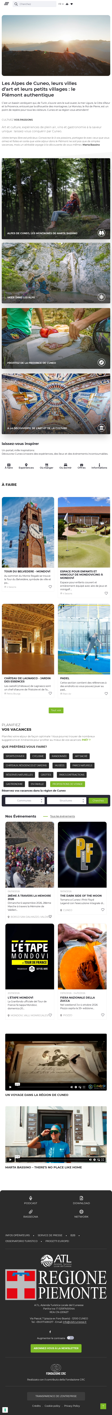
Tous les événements (62, 816)
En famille (37, 784)
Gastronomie (14, 784)
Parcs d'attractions (71, 774)
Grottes (46, 774)
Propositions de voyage (67, 784)
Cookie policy (52, 1406)
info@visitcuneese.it (74, 1322)
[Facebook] (50, 1332)
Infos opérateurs (17, 1235)
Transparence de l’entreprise (56, 1396)
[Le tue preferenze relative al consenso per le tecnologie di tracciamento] (5, 1410)
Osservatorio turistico (21, 1241)
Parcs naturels (82, 765)
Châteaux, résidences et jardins (26, 765)
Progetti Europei (57, 1241)
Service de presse (50, 1235)
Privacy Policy (72, 1406)
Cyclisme (38, 756)
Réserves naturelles (19, 774)
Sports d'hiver (15, 756)
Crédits (36, 1406)
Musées (59, 765)
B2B (73, 1235)
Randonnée (59, 756)
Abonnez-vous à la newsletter (56, 1348)
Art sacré (81, 756)
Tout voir (56, 710)
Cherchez (98, 800)
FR (60, 4)
